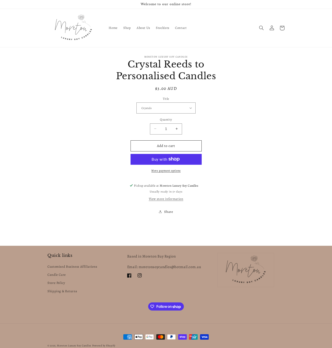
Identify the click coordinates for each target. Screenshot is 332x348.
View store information (166, 199)
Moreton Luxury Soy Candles (74, 345)
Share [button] (168, 211)
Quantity (166, 119)
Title (166, 98)
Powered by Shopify (103, 345)
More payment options (166, 170)
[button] (261, 28)
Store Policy (56, 283)
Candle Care (56, 274)
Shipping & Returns (62, 291)
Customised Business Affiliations (72, 266)
